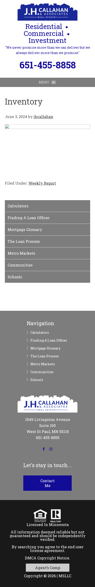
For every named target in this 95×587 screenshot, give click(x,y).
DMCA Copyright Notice (47, 557)
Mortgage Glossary (25, 229)
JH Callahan (47, 12)
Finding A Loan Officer (29, 217)
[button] (44, 82)
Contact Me (47, 483)
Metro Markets (21, 253)
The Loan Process (24, 241)
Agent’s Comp (47, 567)
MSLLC (65, 575)
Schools (15, 276)
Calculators (18, 205)
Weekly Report (42, 183)
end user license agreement (56, 548)
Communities (20, 265)
